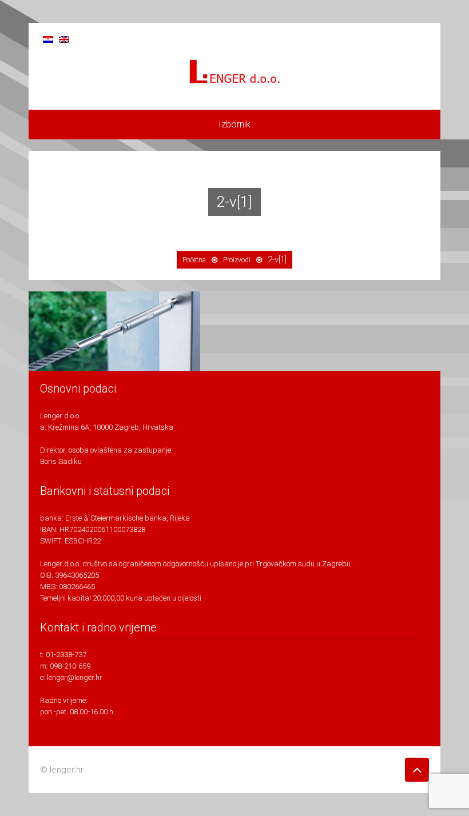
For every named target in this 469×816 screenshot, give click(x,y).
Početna (194, 260)
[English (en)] (64, 38)
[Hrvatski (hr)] (48, 38)
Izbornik (234, 124)
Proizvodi (237, 260)
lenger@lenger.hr (74, 677)
